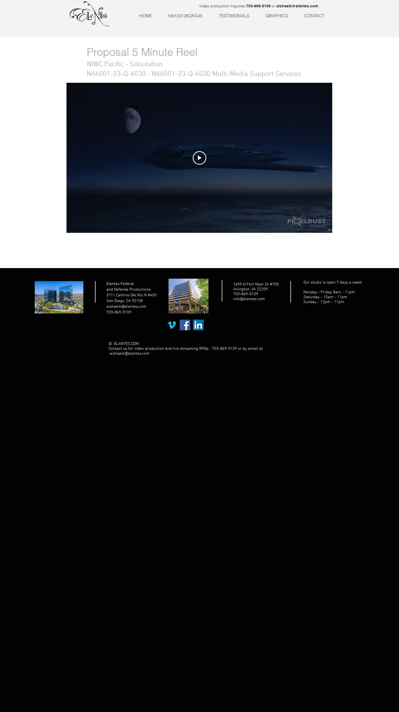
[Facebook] (185, 325)
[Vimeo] (171, 325)
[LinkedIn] (198, 325)
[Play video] (199, 158)
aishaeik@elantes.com (297, 6)
